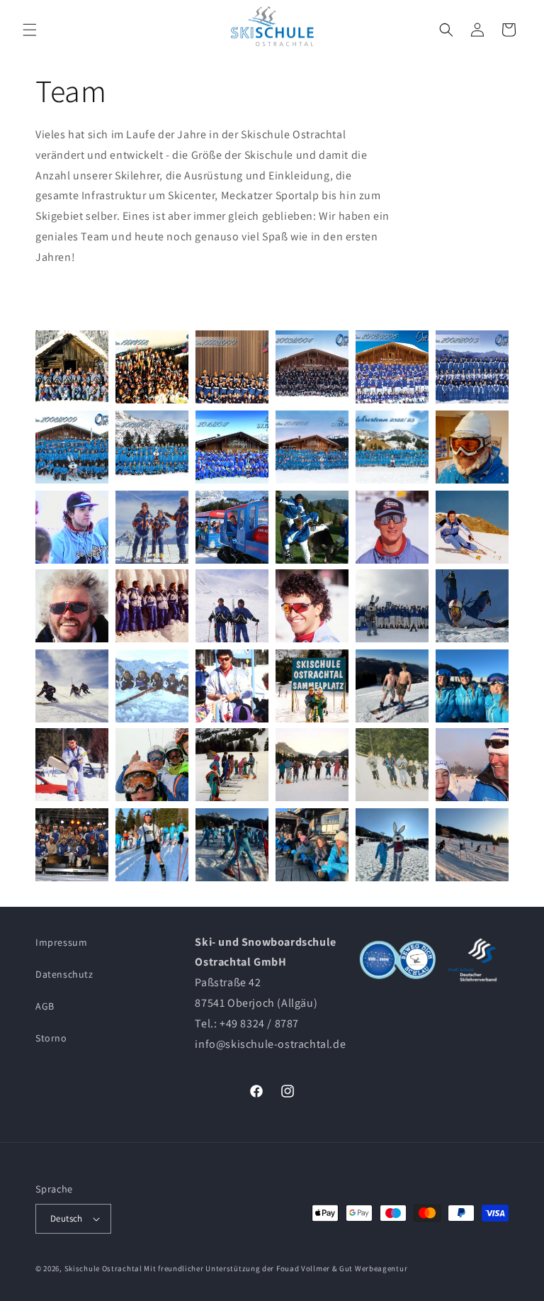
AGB (45, 1006)
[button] (29, 29)
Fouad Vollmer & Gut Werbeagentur (341, 1268)
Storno (51, 1038)
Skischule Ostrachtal (103, 1268)
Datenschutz (64, 974)
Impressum (61, 942)
